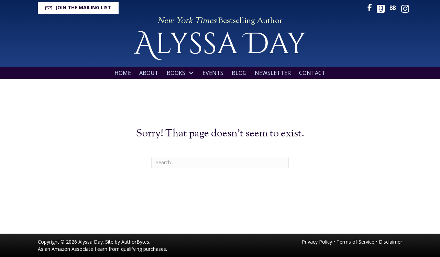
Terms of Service (355, 241)
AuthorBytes (135, 241)
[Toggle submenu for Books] (191, 73)
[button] (78, 8)
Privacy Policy (317, 241)
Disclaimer (390, 241)
